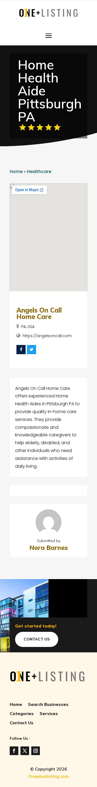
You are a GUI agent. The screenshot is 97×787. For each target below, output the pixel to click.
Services (49, 714)
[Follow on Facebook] (14, 750)
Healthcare (39, 171)
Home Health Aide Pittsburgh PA (50, 90)
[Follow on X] (24, 750)
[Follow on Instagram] (35, 750)
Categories (22, 714)
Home (16, 171)
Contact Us (37, 639)
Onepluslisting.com (48, 776)
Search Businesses (48, 704)
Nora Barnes (48, 548)
